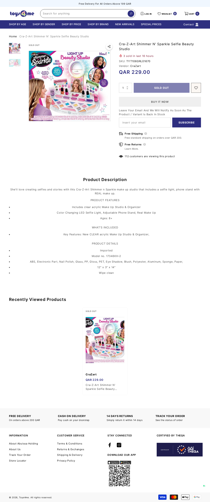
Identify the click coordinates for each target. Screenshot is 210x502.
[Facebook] (109, 445)
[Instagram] (119, 445)
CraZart (135, 66)
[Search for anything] (87, 13)
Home (13, 36)
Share (109, 46)
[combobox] (84, 13)
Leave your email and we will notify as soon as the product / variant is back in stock (155, 112)
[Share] (109, 46)
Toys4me (24, 497)
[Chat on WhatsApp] (206, 483)
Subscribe (186, 122)
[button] (191, 13)
